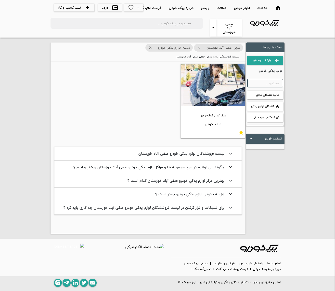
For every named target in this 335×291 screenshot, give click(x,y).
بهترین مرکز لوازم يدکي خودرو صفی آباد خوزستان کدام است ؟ (180, 180)
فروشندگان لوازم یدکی (266, 117)
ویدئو (205, 8)
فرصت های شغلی (148, 8)
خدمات (262, 8)
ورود (110, 7)
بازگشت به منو (266, 60)
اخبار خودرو (242, 8)
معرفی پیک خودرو (196, 263)
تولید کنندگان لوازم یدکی (267, 96)
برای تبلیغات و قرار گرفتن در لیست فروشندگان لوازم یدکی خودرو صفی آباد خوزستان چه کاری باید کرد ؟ (148, 207)
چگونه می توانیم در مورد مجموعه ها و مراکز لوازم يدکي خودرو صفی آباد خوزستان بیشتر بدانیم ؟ (153, 167)
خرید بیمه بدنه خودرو (267, 269)
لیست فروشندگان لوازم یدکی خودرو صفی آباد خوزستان (185, 153)
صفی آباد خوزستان (229, 28)
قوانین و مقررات (224, 263)
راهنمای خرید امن (251, 263)
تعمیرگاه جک (202, 269)
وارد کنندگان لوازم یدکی (265, 106)
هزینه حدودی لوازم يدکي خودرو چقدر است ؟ (194, 194)
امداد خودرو (213, 124)
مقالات (222, 8)
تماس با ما (274, 263)
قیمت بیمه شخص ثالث (232, 269)
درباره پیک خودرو (180, 8)
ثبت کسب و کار (74, 7)
